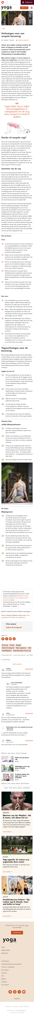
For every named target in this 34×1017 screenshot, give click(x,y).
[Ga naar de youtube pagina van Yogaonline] (24, 992)
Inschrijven (17, 932)
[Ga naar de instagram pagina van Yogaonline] (14, 992)
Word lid (24, 7)
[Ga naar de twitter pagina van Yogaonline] (19, 992)
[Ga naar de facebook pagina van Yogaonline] (10, 992)
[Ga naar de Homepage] (6, 8)
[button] (27, 2)
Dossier (12, 645)
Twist (29, 648)
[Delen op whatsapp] (14, 638)
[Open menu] (31, 8)
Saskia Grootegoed (23, 40)
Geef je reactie (17, 664)
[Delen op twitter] (6, 638)
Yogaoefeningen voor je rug (22, 650)
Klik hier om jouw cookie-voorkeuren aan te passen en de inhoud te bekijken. (15, 598)
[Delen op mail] (10, 638)
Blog (3, 28)
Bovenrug (5, 645)
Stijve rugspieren (21, 648)
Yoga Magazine (7, 650)
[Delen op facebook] (2, 638)
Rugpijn (18, 645)
